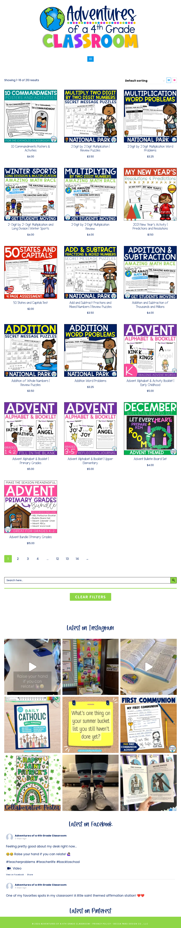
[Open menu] (90, 59)
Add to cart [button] (29, 316)
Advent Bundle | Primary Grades (30, 537)
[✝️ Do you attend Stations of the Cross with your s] (148, 783)
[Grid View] (169, 80)
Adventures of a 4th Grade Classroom (40, 835)
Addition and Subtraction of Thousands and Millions (150, 305)
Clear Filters (90, 596)
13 (67, 559)
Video (17, 868)
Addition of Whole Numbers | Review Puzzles (30, 383)
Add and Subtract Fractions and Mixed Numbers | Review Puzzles (90, 305)
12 (57, 559)
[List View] (174, 80)
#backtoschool (68, 862)
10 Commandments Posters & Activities (30, 148)
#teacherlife (46, 862)
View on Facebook (15, 874)
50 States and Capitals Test (30, 303)
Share (30, 874)
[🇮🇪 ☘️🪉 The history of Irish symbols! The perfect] (32, 783)
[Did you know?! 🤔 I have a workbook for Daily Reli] (32, 725)
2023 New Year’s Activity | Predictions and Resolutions (150, 226)
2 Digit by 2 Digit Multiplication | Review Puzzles (90, 148)
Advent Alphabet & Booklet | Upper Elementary (90, 461)
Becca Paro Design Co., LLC (131, 924)
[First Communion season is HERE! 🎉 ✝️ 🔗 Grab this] (148, 725)
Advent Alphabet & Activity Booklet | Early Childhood (150, 383)
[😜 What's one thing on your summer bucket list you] (90, 725)
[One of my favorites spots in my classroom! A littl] (90, 667)
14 (77, 559)
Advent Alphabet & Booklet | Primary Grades (30, 461)
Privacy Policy (101, 924)
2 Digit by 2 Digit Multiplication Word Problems (150, 148)
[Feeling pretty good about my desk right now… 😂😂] (32, 667)
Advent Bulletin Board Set (150, 459)
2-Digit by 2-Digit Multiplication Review (90, 226)
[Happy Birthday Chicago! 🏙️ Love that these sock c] (90, 783)
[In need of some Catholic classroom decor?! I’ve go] (148, 667)
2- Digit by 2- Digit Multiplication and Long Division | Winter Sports (30, 226)
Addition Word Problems (90, 381)
